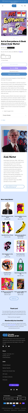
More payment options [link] (14, 71)
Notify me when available (14, 74)
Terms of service (7, 410)
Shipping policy (14, 410)
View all (14, 298)
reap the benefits (12, 325)
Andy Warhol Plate (7, 272)
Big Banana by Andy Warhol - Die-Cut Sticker (20, 236)
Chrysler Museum (7, 365)
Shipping (2, 49)
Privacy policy (23, 408)
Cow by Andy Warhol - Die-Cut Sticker (21, 217)
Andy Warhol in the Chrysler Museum (11, 186)
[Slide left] (11, 38)
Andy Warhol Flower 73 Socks (7, 235)
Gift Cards (5, 373)
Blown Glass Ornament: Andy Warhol (7, 217)
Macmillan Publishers (5, 45)
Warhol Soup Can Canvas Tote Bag (20, 273)
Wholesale (5, 379)
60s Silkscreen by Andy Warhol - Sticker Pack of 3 (7, 292)
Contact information (21, 410)
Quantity (3, 54)
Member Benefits (6, 368)
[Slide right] (16, 38)
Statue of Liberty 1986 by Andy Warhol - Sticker (20, 292)
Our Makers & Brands (7, 376)
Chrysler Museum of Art (9, 408)
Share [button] (3, 120)
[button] (2, 5)
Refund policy (17, 408)
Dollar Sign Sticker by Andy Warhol (7, 255)
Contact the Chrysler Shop (9, 370)
